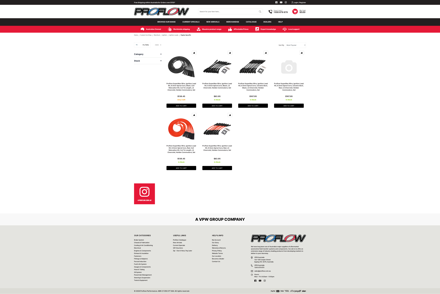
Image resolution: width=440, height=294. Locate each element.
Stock (137, 61)
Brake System (139, 240)
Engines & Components (142, 251)
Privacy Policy (217, 251)
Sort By (281, 45)
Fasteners (137, 256)
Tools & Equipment (140, 280)
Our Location (216, 256)
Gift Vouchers (178, 248)
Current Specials (190, 22)
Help (280, 22)
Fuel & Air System (140, 264)
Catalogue (251, 22)
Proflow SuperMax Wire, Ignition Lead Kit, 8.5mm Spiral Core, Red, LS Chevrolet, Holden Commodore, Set (217, 148)
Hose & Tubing (139, 269)
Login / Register (300, 2)
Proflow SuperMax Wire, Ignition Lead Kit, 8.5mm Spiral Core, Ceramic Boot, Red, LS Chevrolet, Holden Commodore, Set (289, 87)
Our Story (215, 242)
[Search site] (260, 11)
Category (138, 54)
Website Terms (217, 253)
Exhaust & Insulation (141, 253)
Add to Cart (181, 106)
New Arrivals (212, 22)
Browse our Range (166, 22)
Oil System (138, 272)
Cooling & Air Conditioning (143, 245)
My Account (216, 240)
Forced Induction (140, 261)
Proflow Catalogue (179, 240)
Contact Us (216, 261)
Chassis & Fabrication (141, 242)
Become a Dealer (218, 259)
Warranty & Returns (219, 248)
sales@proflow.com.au (262, 271)
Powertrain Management (143, 275)
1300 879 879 (281, 12)
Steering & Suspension (142, 278)
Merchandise (232, 22)
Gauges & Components (142, 267)
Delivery (215, 245)
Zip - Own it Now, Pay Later (182, 251)
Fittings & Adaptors (141, 259)
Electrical (137, 248)
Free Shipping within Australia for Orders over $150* (154, 2)
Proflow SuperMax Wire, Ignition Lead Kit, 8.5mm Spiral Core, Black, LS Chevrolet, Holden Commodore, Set (217, 86)
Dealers (267, 22)
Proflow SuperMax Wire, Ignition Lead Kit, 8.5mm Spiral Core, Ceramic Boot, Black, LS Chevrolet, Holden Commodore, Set (253, 87)
